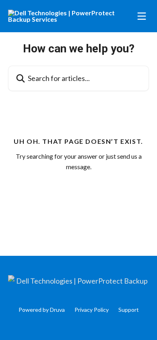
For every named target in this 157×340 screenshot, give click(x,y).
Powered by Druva (42, 309)
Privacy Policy (91, 309)
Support (128, 309)
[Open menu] (141, 16)
